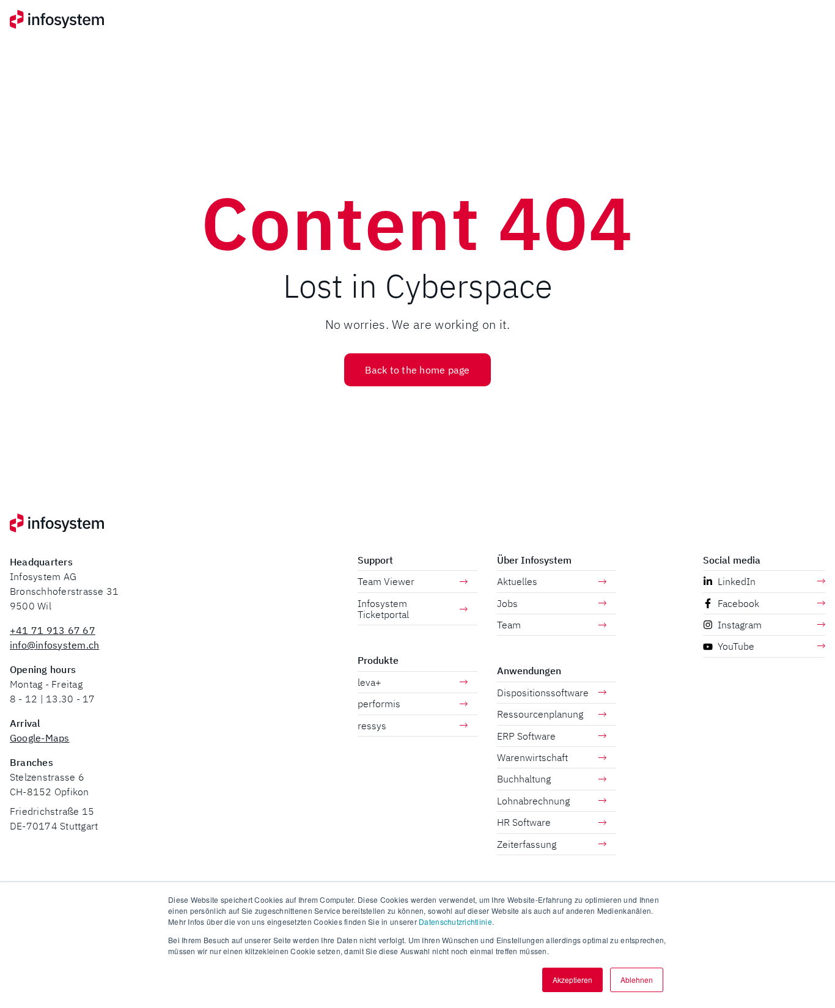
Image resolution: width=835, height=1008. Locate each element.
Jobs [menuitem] (507, 603)
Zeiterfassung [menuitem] (526, 844)
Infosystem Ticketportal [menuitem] (383, 608)
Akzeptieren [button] (572, 979)
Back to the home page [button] (417, 370)
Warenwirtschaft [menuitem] (532, 757)
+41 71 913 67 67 (52, 630)
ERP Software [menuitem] (526, 736)
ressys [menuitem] (372, 725)
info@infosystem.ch (54, 645)
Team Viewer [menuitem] (386, 581)
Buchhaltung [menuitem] (524, 779)
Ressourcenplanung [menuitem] (540, 714)
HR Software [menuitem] (524, 822)
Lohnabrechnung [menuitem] (533, 801)
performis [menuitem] (379, 703)
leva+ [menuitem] (369, 682)
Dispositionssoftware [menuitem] (543, 692)
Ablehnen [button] (636, 979)
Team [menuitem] (509, 625)
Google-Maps (40, 738)
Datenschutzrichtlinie (455, 921)
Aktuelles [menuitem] (517, 581)
